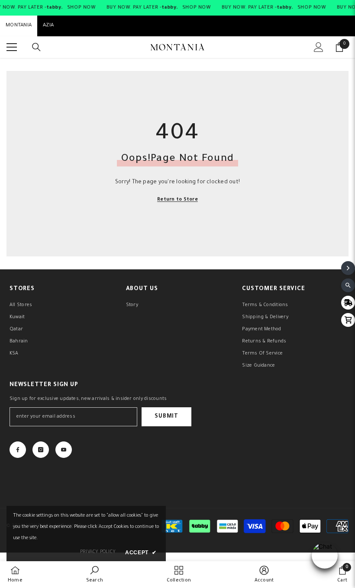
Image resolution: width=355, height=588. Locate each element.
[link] (94, 574)
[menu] (11, 47)
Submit (166, 417)
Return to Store (177, 199)
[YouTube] (63, 449)
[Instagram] (40, 449)
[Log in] (318, 47)
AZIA (48, 26)
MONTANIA (19, 26)
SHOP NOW (81, 7)
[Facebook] (18, 449)
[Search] (36, 47)
